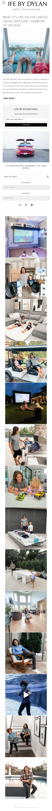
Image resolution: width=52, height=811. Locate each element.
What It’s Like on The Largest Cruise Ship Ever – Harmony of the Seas (25, 21)
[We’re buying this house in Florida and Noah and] (26, 611)
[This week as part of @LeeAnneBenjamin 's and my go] (26, 486)
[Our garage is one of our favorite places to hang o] (26, 236)
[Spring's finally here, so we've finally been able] (26, 570)
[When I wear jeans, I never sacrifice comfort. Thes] (26, 778)
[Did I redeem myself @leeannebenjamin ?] (26, 695)
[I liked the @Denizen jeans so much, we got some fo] (26, 736)
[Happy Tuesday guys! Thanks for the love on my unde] (26, 653)
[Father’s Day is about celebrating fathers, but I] (26, 361)
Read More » (10, 98)
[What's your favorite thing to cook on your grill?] (26, 445)
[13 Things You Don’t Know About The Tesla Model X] (26, 161)
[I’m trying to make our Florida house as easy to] (26, 278)
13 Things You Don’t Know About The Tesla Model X (26, 167)
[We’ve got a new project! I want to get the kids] (26, 528)
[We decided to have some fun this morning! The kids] (26, 403)
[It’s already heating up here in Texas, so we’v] (26, 320)
